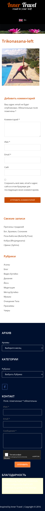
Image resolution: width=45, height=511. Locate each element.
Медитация (9, 287)
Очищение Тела (11, 301)
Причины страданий (14, 226)
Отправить (22, 464)
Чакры (7, 310)
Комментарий (12, 119)
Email (7, 154)
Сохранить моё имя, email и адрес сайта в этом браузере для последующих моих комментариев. (21, 186)
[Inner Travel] (23, 6)
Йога (6, 283)
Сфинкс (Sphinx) (11, 245)
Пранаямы (9, 306)
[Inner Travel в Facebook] (5, 387)
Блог (6, 269)
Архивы (5, 342)
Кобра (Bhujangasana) (14, 240)
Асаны (7, 264)
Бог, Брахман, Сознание (15, 231)
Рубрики (6, 369)
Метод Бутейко (11, 292)
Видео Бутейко (11, 273)
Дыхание (8, 278)
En (25, 20)
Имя (7, 142)
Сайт (6, 167)
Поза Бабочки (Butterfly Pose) (18, 236)
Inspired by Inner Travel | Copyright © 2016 (20, 506)
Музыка (7, 296)
